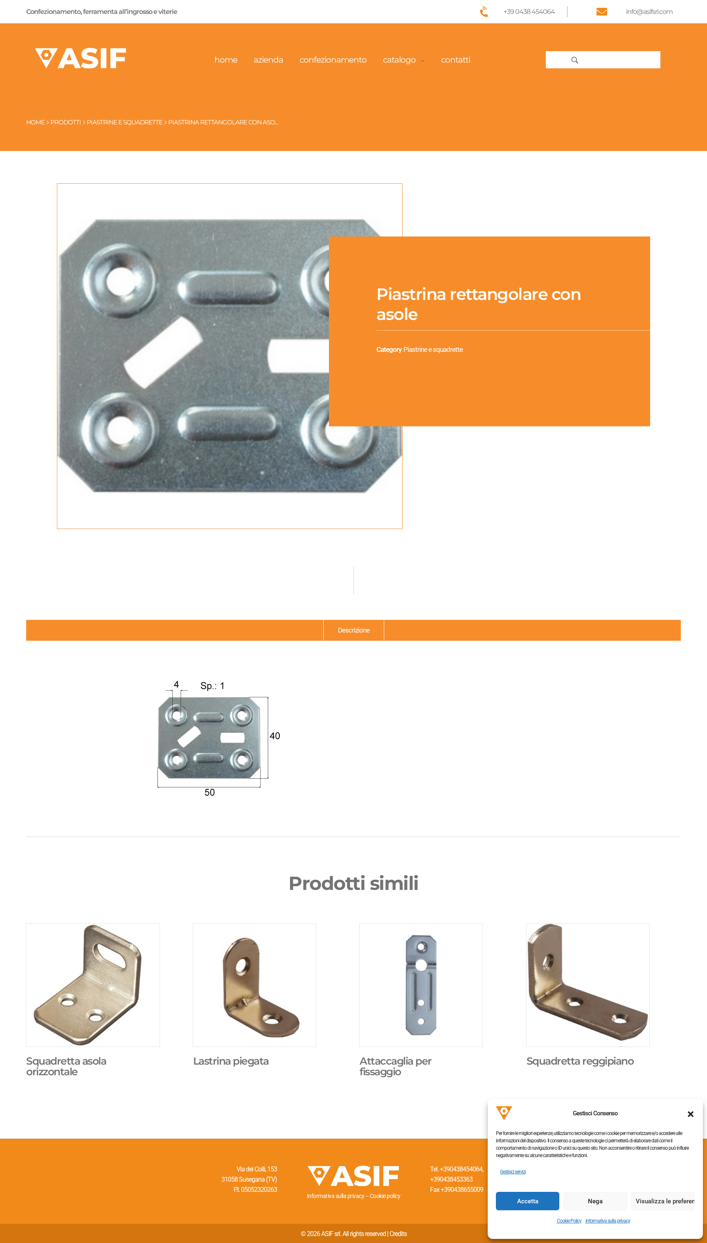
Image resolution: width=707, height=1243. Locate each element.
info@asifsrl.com (649, 12)
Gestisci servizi (513, 1172)
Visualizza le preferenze (665, 1201)
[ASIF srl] (80, 58)
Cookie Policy (569, 1221)
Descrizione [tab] (353, 630)
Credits (398, 1234)
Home (35, 122)
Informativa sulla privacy (607, 1221)
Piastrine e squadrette (124, 122)
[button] (691, 1113)
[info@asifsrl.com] (601, 11)
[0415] (229, 356)
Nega (595, 1201)
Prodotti (65, 122)
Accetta (527, 1201)
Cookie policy (385, 1196)
